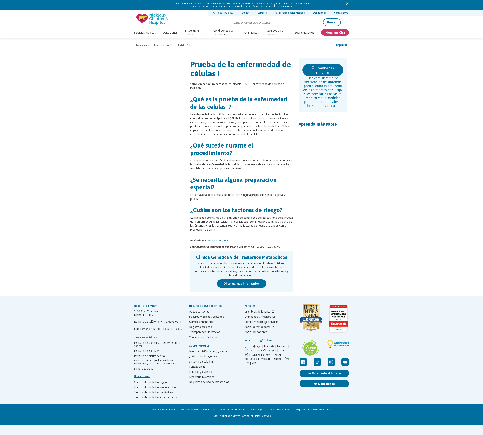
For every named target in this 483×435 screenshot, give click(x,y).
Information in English (163, 409)
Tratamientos (250, 32)
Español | (279, 358)
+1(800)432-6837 (171, 328)
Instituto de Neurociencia (149, 355)
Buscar (332, 22)
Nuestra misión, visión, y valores (209, 351)
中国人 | (258, 346)
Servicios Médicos (145, 32)
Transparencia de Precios (204, 332)
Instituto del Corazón (147, 350)
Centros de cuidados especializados (156, 397)
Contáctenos (341, 12)
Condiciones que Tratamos (223, 32)
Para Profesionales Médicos (290, 12)
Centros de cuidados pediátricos (153, 392)
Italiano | (256, 354)
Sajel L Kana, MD (218, 240)
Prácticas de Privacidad (232, 409)
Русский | (266, 358)
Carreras (262, 12)
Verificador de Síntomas (203, 337)
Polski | (278, 354)
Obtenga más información (242, 283)
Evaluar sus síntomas (325, 70)
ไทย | (288, 358)
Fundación (196, 366)
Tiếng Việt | (251, 362)
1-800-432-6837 (224, 12)
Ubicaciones (170, 32)
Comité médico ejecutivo (260, 322)
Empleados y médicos (258, 316)
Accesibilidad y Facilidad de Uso (198, 409)
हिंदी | (247, 354)
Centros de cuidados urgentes (152, 382)
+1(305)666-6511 (170, 321)
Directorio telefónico (202, 376)
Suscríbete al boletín (326, 373)
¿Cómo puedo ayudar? (203, 356)
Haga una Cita (335, 32)
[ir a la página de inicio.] (152, 19)
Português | (251, 358)
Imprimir (341, 45)
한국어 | (268, 354)
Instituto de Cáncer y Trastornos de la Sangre (157, 344)
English (245, 12)
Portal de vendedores (257, 327)
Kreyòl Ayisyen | (268, 350)
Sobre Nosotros (304, 32)
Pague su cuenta (199, 311)
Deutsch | (283, 346)
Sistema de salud (200, 361)
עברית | (283, 350)
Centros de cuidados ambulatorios (155, 387)
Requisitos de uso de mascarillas (209, 382)
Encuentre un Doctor (192, 32)
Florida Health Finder (279, 409)
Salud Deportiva (143, 368)
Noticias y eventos (200, 371)
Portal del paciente (255, 332)
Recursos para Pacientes (274, 32)
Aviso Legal (257, 409)
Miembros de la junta (257, 311)
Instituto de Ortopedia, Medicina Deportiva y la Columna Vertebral (154, 362)
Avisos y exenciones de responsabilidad (273, 6)
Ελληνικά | (251, 350)
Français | (270, 346)
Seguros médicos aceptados (206, 316)
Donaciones (319, 12)
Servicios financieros (201, 321)
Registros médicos (200, 326)
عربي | (248, 346)
